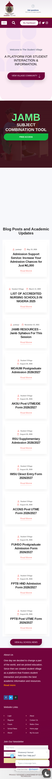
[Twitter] (43, 22)
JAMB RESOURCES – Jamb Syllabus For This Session (26, 333)
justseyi (19, 249)
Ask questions (33, 10)
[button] (47, 774)
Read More (25, 271)
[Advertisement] (26, 198)
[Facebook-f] (40, 22)
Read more (10, 685)
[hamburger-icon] (4, 23)
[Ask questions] (33, 6)
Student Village (18, 289)
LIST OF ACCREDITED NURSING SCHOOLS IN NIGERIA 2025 (26, 297)
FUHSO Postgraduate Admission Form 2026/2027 (26, 548)
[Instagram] (46, 22)
